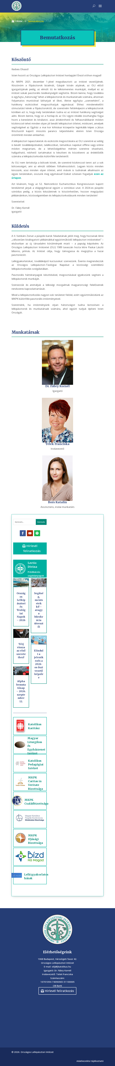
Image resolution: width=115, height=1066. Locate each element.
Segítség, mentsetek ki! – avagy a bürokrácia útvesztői (38, 610)
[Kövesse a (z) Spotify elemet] (37, 533)
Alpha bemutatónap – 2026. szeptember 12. (21, 691)
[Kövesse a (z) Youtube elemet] (30, 533)
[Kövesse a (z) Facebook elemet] (23, 533)
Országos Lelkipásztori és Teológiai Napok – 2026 (21, 606)
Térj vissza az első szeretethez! (21, 651)
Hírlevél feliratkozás (32, 548)
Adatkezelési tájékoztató (90, 1060)
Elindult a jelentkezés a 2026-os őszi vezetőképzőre (38, 664)
